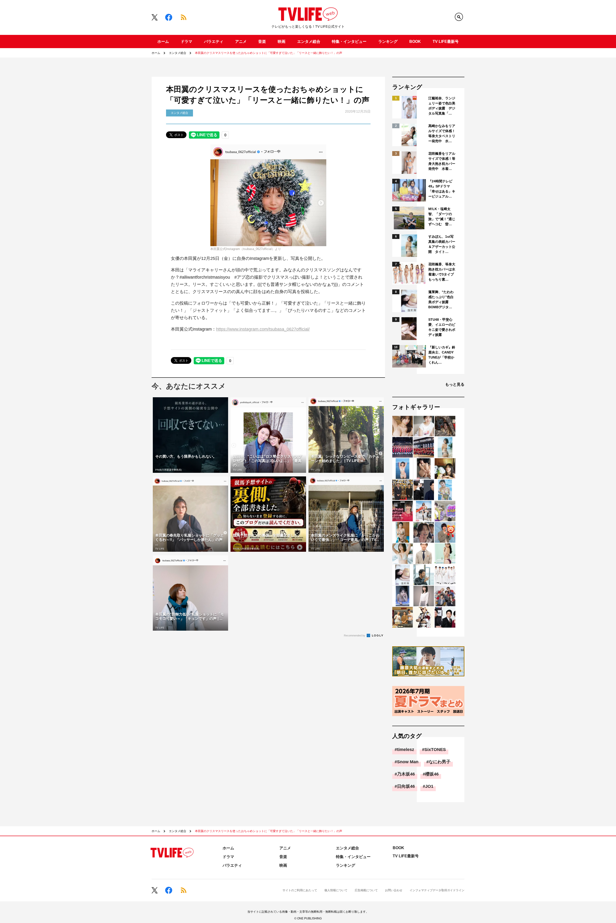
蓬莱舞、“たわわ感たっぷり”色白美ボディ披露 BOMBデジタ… (441, 299)
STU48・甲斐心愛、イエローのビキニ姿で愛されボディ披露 (441, 327)
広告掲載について (366, 890)
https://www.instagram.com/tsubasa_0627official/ (263, 329)
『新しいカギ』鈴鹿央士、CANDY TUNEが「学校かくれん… (441, 354)
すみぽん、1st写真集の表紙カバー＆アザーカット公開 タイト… (441, 244)
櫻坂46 (432, 774)
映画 (281, 41)
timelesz (405, 749)
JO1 (429, 786)
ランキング (388, 41)
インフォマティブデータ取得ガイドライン (437, 890)
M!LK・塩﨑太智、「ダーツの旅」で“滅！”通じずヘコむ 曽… (441, 216)
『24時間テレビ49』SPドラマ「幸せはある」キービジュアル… (441, 188)
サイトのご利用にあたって (299, 890)
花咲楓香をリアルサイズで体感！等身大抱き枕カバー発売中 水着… (441, 161)
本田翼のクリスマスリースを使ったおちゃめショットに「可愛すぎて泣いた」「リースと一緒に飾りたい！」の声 (268, 53)
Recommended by (355, 635)
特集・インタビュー (349, 41)
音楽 (262, 41)
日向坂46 (406, 786)
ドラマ (186, 41)
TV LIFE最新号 (446, 41)
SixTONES (435, 749)
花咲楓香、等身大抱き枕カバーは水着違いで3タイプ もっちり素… (442, 271)
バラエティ (213, 41)
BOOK (415, 41)
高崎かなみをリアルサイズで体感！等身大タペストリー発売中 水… (441, 133)
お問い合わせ (393, 890)
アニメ (241, 41)
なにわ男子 (439, 761)
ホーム (163, 41)
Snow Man (407, 761)
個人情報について (335, 890)
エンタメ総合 (308, 41)
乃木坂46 (406, 774)
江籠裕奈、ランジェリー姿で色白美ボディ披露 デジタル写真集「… (441, 105)
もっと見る (454, 384)
